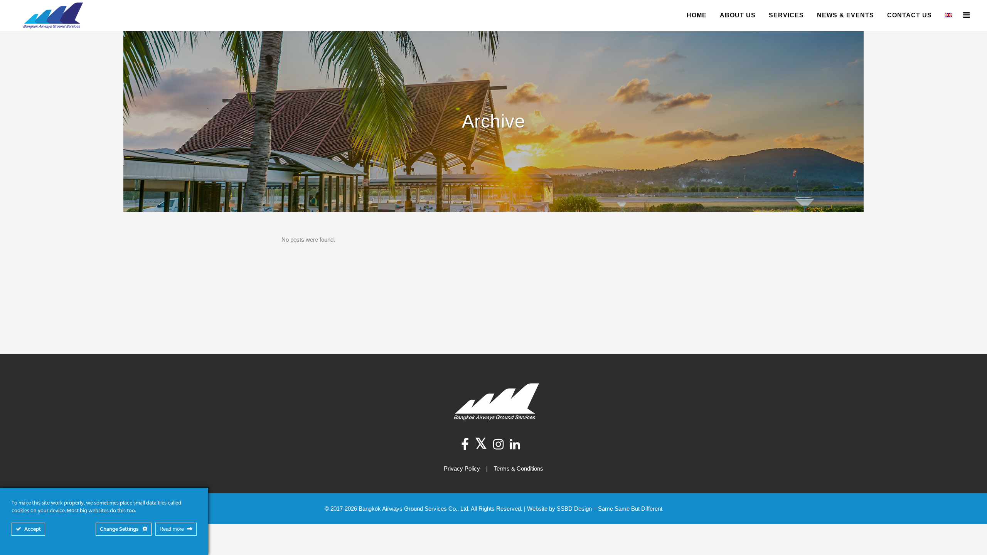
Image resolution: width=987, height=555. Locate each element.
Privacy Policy (462, 468)
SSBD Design (574, 508)
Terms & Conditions (518, 468)
